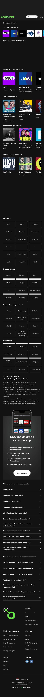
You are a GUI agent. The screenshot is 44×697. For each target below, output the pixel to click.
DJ (9, 290)
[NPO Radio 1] (30, 33)
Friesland (35, 347)
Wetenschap (22, 311)
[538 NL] (6, 33)
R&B (35, 262)
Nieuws (8, 275)
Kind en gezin (35, 318)
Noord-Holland (22, 362)
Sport (35, 275)
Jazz (35, 247)
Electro (8, 239)
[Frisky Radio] (22, 33)
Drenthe (9, 347)
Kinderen (35, 283)
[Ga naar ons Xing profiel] (31, 661)
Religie (22, 283)
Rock (22, 224)
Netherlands (23, 679)
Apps (27, 639)
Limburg (35, 354)
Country (22, 232)
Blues (35, 254)
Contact (28, 635)
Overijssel (35, 362)
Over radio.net (30, 613)
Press (27, 617)
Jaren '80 (35, 239)
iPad (4, 665)
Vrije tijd (9, 326)
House (22, 247)
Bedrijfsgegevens (9, 643)
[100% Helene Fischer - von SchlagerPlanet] (38, 33)
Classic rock (22, 254)
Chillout (9, 232)
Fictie (9, 311)
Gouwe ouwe (35, 232)
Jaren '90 (22, 262)
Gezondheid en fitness (22, 318)
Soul (8, 254)
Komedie (9, 318)
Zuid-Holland (35, 369)
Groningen (22, 354)
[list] (22, 33)
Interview (9, 298)
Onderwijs (35, 333)
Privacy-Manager (9, 651)
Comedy (22, 290)
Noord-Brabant (9, 362)
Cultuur (22, 275)
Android (6, 669)
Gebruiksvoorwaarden (10, 635)
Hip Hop (35, 224)
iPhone (5, 661)
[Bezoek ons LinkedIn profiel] (27, 661)
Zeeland (22, 369)
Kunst (9, 333)
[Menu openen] (41, 17)
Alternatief (22, 239)
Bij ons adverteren (31, 620)
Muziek (35, 298)
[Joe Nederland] (14, 33)
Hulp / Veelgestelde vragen (31, 644)
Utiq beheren (7, 647)
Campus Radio (35, 290)
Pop (8, 224)
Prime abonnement (31, 649)
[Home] (3, 23)
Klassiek (9, 247)
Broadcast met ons (31, 624)
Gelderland (9, 354)
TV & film (35, 311)
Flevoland (22, 347)
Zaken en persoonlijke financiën (22, 333)
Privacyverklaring (9, 639)
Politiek (8, 283)
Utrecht (8, 369)
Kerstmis (22, 298)
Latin (9, 262)
